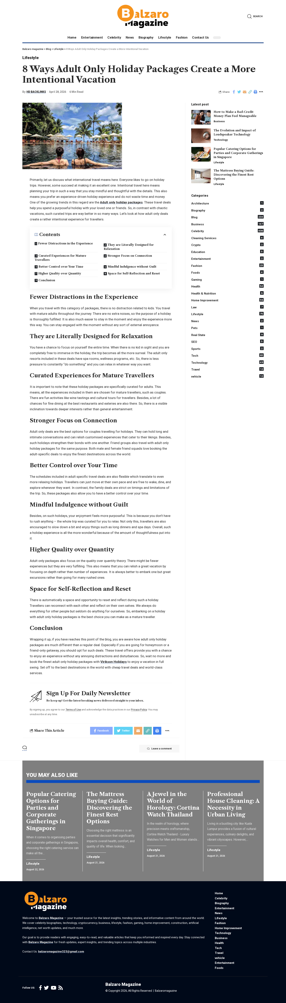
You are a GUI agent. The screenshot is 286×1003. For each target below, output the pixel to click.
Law (227, 307)
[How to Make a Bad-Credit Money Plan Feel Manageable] (201, 117)
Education (227, 252)
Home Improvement (227, 300)
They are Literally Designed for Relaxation (129, 247)
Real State (227, 335)
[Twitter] (46, 988)
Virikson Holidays (113, 662)
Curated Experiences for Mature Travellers (60, 258)
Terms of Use (73, 709)
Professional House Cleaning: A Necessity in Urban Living (233, 804)
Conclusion (47, 280)
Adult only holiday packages (121, 202)
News (227, 321)
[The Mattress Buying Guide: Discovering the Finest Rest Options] (201, 176)
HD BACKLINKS (36, 91)
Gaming (227, 279)
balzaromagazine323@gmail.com (61, 951)
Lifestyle (30, 57)
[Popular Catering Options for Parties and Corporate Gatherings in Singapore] (201, 154)
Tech (227, 355)
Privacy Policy (139, 709)
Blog (227, 217)
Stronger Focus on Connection (130, 255)
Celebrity (227, 231)
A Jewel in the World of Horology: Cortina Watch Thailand (173, 804)
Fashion (227, 266)
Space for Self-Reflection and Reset (134, 273)
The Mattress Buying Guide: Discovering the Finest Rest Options (234, 174)
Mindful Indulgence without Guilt (132, 266)
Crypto (227, 245)
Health (227, 286)
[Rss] (60, 988)
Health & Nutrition (227, 293)
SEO (227, 342)
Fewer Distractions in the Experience (65, 243)
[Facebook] (40, 988)
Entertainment (227, 259)
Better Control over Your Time (61, 266)
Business (219, 121)
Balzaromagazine (166, 990)
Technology (221, 140)
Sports (227, 349)
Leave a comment (161, 748)
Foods (227, 272)
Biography (227, 210)
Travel (227, 369)
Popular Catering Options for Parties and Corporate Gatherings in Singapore (238, 153)
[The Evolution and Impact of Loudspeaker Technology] (201, 135)
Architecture (227, 203)
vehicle (227, 376)
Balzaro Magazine (51, 918)
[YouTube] (53, 988)
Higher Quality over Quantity (59, 273)
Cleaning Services (227, 238)
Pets (227, 328)
